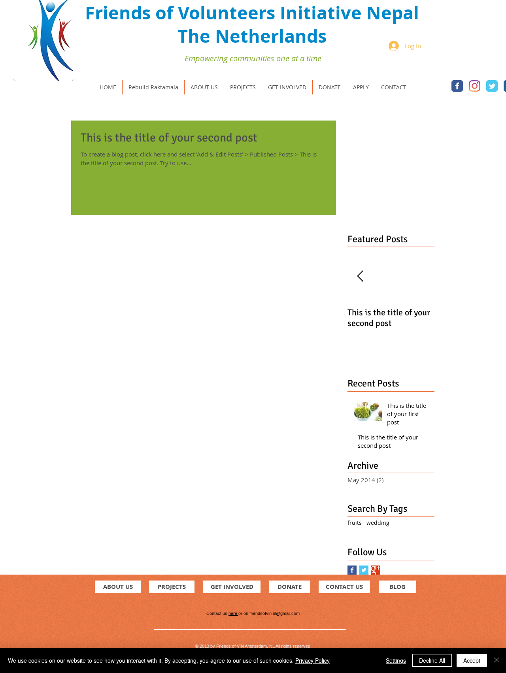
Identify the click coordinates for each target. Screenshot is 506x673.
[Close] (496, 660)
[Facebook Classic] (457, 86)
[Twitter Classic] (492, 86)
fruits (354, 522)
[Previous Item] (360, 277)
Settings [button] (396, 660)
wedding (377, 522)
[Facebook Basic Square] (352, 570)
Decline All (432, 660)
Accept (471, 660)
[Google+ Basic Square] (375, 570)
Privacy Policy (312, 660)
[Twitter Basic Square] (363, 570)
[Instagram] (474, 86)
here (233, 613)
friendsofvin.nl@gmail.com (274, 613)
